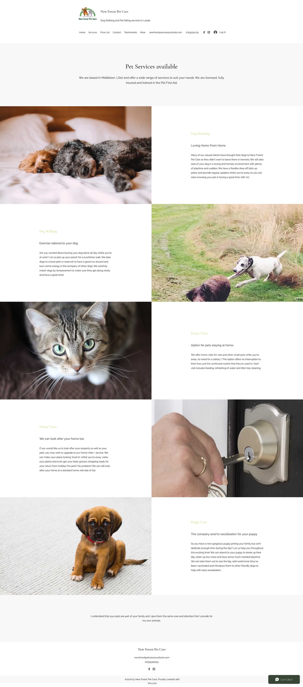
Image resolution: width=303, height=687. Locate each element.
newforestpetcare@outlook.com (165, 32)
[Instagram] (208, 32)
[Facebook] (204, 32)
